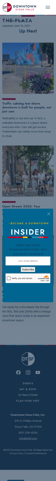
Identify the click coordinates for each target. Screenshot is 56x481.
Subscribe (28, 269)
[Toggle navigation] (48, 7)
